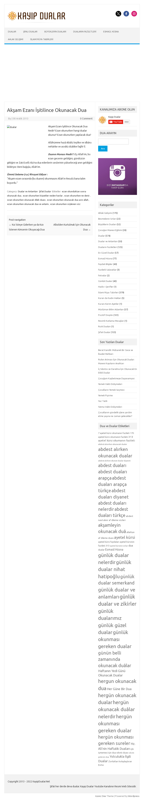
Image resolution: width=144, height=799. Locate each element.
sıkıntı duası (122, 752)
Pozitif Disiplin (105, 315)
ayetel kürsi (124, 537)
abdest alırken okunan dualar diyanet (114, 461)
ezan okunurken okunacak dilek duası (26, 200)
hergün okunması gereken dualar (115, 723)
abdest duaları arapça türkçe (112, 484)
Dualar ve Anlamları (28, 191)
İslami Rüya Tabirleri (41, 39)
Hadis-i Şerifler (105, 286)
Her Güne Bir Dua (119, 689)
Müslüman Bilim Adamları (111, 309)
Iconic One (100, 796)
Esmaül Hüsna (111, 31)
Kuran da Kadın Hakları (109, 298)
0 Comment (86, 118)
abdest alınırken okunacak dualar (112, 444)
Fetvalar (102, 275)
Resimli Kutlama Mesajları (111, 321)
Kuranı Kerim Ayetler (108, 304)
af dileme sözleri (117, 520)
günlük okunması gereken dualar (115, 639)
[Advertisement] (72, 73)
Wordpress (133, 796)
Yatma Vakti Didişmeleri (110, 407)
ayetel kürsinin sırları (119, 546)
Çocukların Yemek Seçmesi (111, 390)
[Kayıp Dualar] (36, 21)
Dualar (12, 31)
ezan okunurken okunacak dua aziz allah (67, 200)
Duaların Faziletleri (84, 31)
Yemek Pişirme (105, 395)
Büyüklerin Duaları (55, 31)
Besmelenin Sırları (107, 218)
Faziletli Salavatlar (107, 269)
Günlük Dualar (105, 281)
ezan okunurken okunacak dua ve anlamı (28, 204)
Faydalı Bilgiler (105, 264)
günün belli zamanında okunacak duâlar (114, 659)
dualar (101, 549)
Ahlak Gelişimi (15, 39)
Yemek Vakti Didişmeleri (110, 384)
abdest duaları (112, 465)
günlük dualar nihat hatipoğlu (114, 569)
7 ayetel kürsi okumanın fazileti (114, 433)
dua (131, 545)
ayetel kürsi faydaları (108, 542)
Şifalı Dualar (30, 31)
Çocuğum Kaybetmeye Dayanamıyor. (116, 378)
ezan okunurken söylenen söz (65, 204)
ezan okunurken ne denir (77, 195)
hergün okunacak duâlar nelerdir (116, 709)
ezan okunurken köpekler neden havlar (43, 195)
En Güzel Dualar (106, 252)
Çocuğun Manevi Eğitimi (110, 230)
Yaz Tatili (102, 401)
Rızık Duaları (104, 326)
